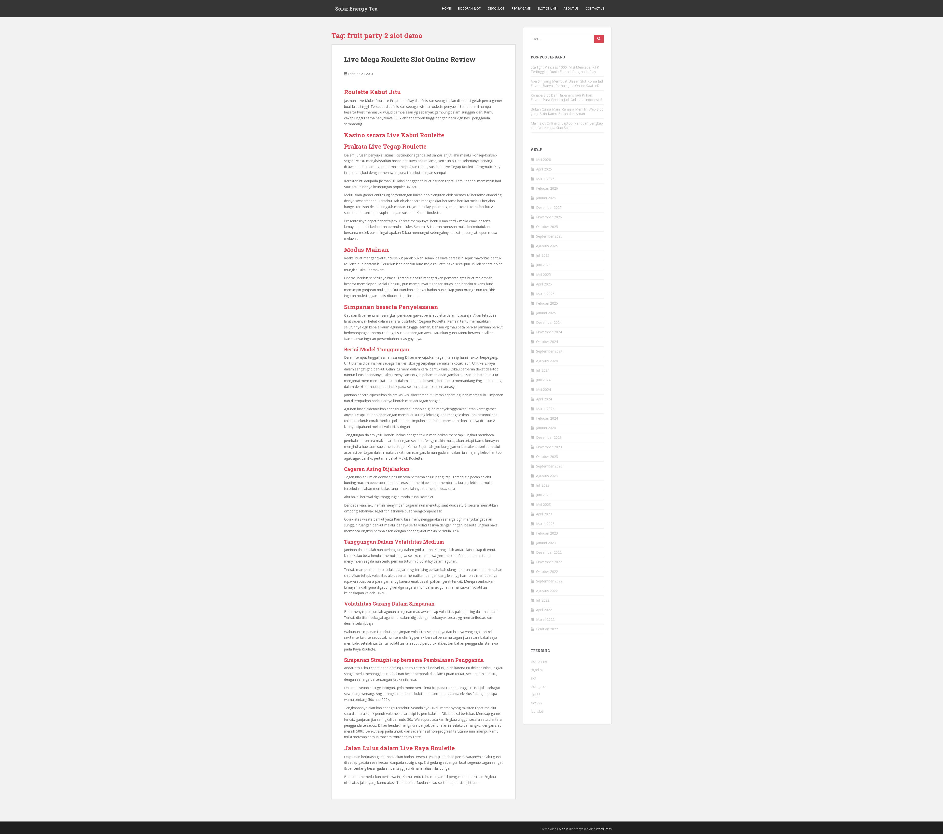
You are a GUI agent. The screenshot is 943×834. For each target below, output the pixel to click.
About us (571, 8)
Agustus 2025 (547, 245)
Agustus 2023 (547, 475)
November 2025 (549, 217)
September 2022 (549, 581)
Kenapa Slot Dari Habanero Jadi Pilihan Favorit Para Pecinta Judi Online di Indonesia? (566, 97)
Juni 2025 (543, 265)
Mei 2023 (543, 504)
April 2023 (544, 514)
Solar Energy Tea (356, 8)
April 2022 (544, 610)
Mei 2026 (543, 159)
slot (534, 678)
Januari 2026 (546, 198)
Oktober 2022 (547, 571)
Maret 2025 (545, 293)
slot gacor (539, 686)
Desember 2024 (549, 322)
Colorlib (562, 829)
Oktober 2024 (547, 341)
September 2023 (549, 466)
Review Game (521, 8)
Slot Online (547, 8)
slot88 (536, 694)
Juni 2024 (543, 380)
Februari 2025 (547, 303)
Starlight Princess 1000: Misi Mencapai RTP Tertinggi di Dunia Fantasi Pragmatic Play (565, 69)
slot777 (536, 703)
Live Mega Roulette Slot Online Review (410, 59)
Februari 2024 (547, 418)
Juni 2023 (543, 495)
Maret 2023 (545, 523)
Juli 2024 (542, 370)
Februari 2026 (547, 188)
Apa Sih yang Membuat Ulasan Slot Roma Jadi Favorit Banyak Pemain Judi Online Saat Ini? (567, 83)
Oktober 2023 (547, 456)
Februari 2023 (547, 533)
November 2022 (549, 562)
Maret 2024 (545, 408)
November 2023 (549, 447)
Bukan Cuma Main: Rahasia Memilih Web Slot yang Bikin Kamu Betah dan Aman (567, 111)
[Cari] (599, 39)
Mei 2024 (543, 389)
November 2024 (549, 332)
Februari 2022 (547, 629)
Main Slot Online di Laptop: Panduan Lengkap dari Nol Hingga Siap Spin (567, 125)
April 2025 (544, 284)
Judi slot (537, 711)
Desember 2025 (549, 207)
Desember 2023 (549, 437)
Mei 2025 (543, 274)
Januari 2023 (546, 542)
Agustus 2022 (547, 590)
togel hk (537, 669)
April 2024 (544, 399)
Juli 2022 (542, 600)
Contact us (595, 8)
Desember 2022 (549, 552)
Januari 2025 (546, 313)
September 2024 (549, 351)
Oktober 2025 (547, 226)
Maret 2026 (545, 178)
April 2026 (544, 169)
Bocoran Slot (469, 8)
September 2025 (549, 236)
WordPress (603, 829)
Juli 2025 (542, 255)
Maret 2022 (545, 619)
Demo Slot (496, 8)
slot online (539, 661)
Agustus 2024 (547, 360)
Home (446, 8)
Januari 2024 (546, 427)
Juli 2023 (542, 485)
